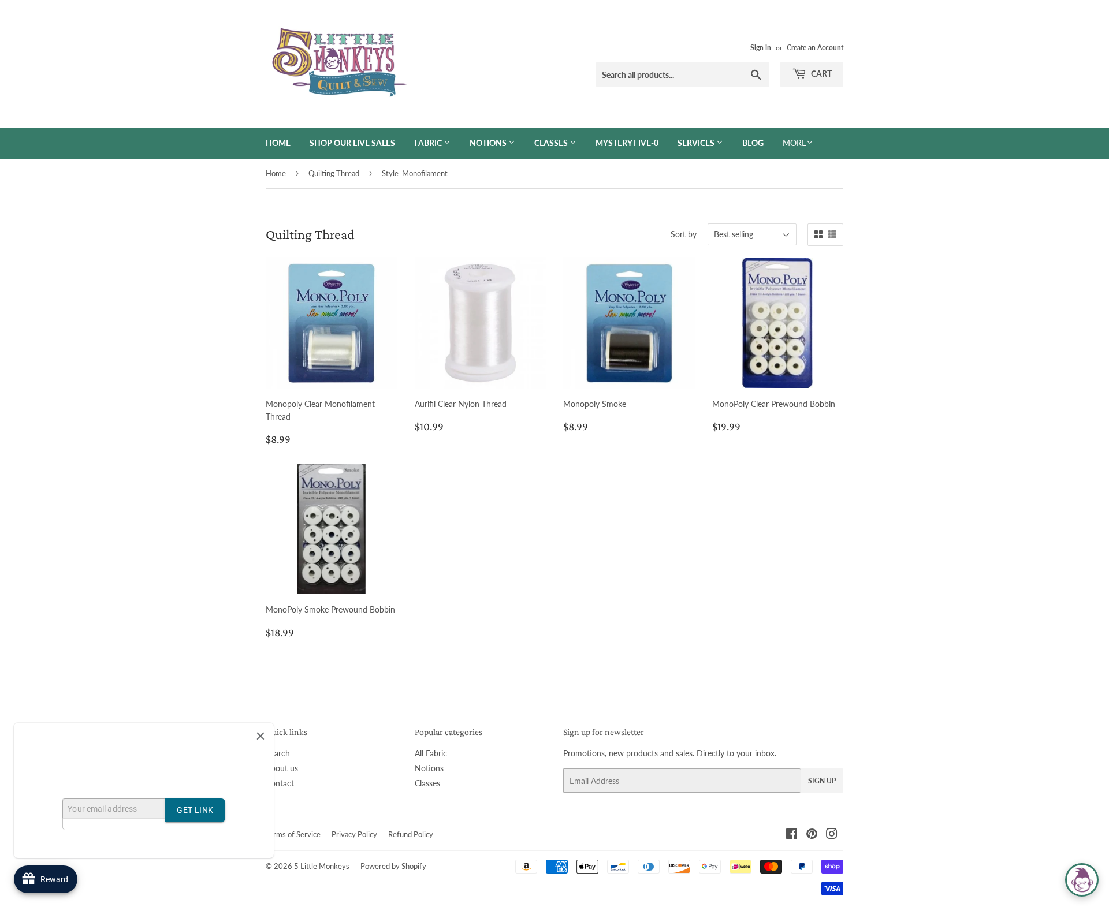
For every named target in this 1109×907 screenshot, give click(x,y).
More (794, 143)
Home (278, 143)
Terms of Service (293, 834)
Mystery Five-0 (627, 143)
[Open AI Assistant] (1082, 880)
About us (282, 768)
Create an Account (815, 47)
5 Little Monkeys (321, 866)
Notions (489, 143)
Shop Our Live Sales (352, 143)
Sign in (760, 47)
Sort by (684, 234)
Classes (552, 143)
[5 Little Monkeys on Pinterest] (812, 835)
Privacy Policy (354, 834)
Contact (280, 783)
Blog (753, 143)
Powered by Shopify (393, 866)
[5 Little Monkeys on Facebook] (792, 835)
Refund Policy (410, 834)
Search (278, 753)
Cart (820, 74)
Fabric (429, 143)
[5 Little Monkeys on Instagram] (832, 835)
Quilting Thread (333, 173)
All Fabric (431, 753)
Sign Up (822, 781)
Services (697, 143)
